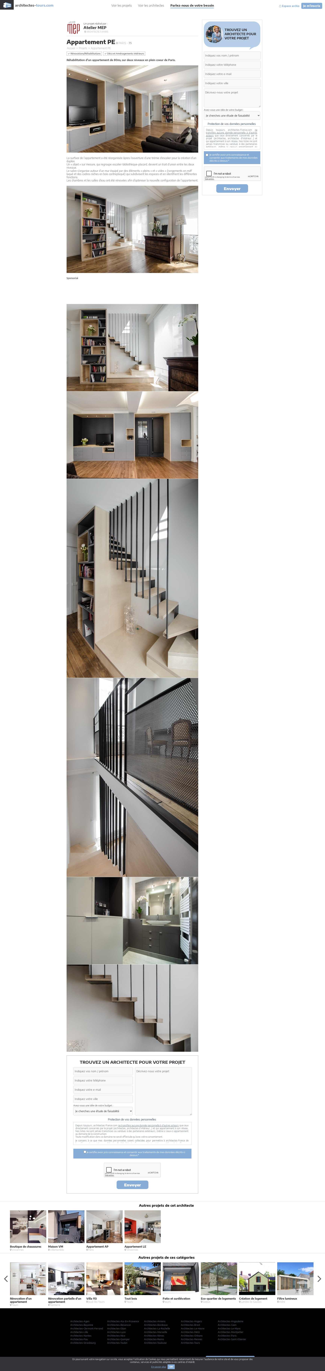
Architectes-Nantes (80, 1335)
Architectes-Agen (79, 1321)
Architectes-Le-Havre (192, 1328)
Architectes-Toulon (117, 1342)
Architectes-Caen (227, 1325)
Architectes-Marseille (155, 1332)
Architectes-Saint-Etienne (232, 1339)
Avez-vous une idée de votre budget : (93, 1105)
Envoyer (132, 1184)
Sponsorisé (72, 278)
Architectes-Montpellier (230, 1332)
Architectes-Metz (190, 1332)
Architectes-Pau (79, 1339)
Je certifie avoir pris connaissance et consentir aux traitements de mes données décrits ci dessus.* (135, 1154)
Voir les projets (121, 5)
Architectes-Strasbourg (83, 1342)
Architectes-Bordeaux (156, 1325)
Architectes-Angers (191, 1321)
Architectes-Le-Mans (229, 1328)
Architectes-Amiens (155, 1321)
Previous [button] (6, 1278)
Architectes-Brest (190, 1325)
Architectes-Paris (227, 1335)
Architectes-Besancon (119, 1325)
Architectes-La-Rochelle (157, 1328)
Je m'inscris (311, 6)
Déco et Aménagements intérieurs (125, 53)
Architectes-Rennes (191, 1339)
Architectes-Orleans (192, 1335)
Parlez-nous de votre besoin (192, 5)
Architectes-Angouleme (230, 1321)
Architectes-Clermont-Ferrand (86, 1328)
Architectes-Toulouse (155, 1342)
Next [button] (319, 1278)
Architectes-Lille (79, 1332)
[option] (29, 1230)
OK (171, 1366)
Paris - (125, 43)
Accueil (71, 48)
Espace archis (290, 6)
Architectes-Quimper (118, 1339)
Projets (83, 48)
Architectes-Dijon (116, 1328)
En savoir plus (158, 1366)
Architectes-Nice (116, 1335)
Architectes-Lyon (116, 1332)
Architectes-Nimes (154, 1335)
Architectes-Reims (154, 1339)
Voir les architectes (151, 5)
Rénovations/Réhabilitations (85, 53)
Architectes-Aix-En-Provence (123, 1321)
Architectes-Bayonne (81, 1325)
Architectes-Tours (190, 1342)
